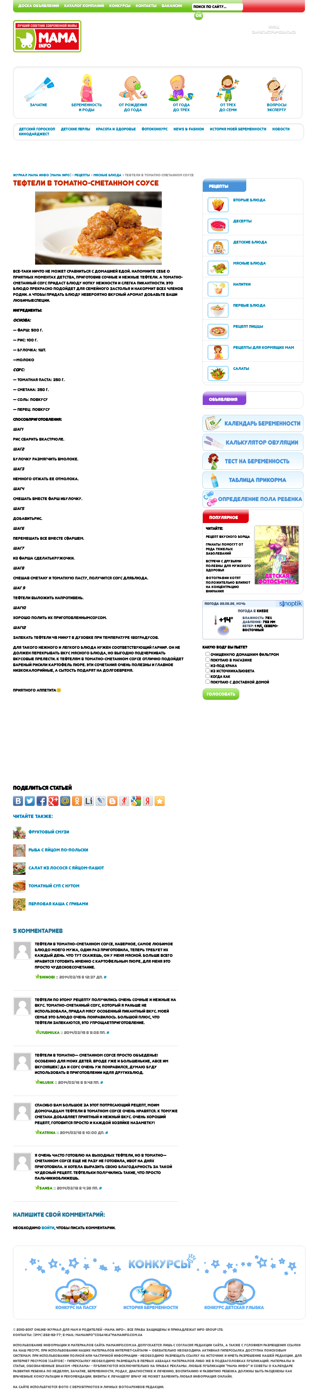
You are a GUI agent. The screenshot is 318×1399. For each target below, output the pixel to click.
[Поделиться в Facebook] (42, 801)
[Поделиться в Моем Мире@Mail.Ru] (65, 801)
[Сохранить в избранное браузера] (160, 801)
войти (48, 1227)
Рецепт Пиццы (248, 326)
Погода (212, 604)
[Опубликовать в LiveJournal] (101, 801)
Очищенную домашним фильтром (245, 655)
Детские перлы (75, 129)
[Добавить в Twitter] (30, 801)
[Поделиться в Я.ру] (124, 801)
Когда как (220, 677)
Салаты (241, 368)
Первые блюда (249, 305)
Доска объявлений (38, 5)
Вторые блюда (249, 199)
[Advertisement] (126, 159)
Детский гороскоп (37, 129)
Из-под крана (224, 666)
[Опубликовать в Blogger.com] (112, 801)
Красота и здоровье (116, 129)
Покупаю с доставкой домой (240, 682)
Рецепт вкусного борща (228, 537)
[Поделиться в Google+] (53, 801)
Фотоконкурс (155, 129)
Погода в (253, 611)
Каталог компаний (84, 5)
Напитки (242, 284)
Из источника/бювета (232, 671)
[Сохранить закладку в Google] (136, 801)
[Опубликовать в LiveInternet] (89, 801)
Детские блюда (250, 242)
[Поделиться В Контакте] (18, 801)
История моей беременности (238, 129)
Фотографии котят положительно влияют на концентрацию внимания (228, 584)
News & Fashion (189, 129)
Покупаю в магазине (231, 660)
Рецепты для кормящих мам (263, 347)
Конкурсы (119, 5)
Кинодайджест (34, 134)
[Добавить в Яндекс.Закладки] (148, 801)
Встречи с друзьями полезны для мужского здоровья (228, 565)
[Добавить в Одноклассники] (77, 801)
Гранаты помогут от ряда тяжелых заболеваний (224, 549)
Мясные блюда (249, 263)
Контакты (146, 5)
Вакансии (172, 5)
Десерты (242, 220)
